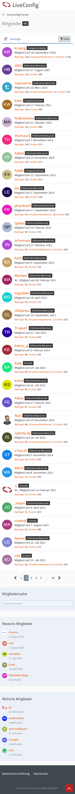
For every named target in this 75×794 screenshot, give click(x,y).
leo (17, 188)
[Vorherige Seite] (15, 578)
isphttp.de (22, 433)
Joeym (20, 503)
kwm (18, 100)
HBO (18, 65)
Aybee (19, 153)
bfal (11, 750)
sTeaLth (21, 450)
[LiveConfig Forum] (20, 5)
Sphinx (20, 223)
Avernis (13, 632)
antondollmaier (18, 729)
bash (18, 258)
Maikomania (24, 118)
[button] (69, 5)
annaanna (14, 654)
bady (18, 363)
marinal (20, 520)
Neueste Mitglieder (17, 623)
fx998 (19, 170)
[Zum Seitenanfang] (69, 788)
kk (10, 707)
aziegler (14, 739)
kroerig (20, 48)
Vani (11, 643)
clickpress (22, 310)
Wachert (21, 275)
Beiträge (19, 56)
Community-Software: (38, 788)
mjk (17, 555)
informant (22, 240)
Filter (66, 38)
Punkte (60, 56)
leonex (20, 538)
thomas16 (22, 135)
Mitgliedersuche (14, 593)
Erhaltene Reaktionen (41, 56)
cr (16, 485)
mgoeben (22, 293)
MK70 (19, 468)
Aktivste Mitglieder (17, 698)
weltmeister (16, 718)
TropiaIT (21, 328)
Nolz (18, 415)
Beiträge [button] (15, 39)
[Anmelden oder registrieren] (59, 5)
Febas (19, 398)
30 (53, 578)
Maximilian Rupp (18, 675)
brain (12, 664)
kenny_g (21, 345)
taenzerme (23, 83)
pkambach (23, 205)
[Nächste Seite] (59, 578)
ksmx (19, 380)
